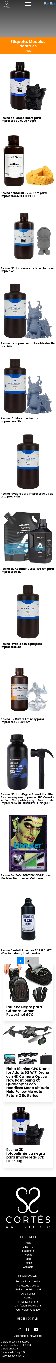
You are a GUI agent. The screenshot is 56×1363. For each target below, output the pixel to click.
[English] (47, 3)
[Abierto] (28, 4)
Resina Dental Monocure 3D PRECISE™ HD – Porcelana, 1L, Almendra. (26, 951)
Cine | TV (28, 1246)
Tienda (28, 1262)
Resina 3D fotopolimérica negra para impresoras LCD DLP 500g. (25, 1155)
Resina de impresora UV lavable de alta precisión (28, 344)
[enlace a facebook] (27, 1329)
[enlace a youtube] (36, 1329)
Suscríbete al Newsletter (28, 1335)
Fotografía (28, 1250)
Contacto (28, 1266)
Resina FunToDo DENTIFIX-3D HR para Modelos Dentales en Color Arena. (26, 876)
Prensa (28, 1254)
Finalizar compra (28, 1301)
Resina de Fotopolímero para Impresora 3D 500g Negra (21, 119)
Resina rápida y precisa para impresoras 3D (20, 420)
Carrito (28, 1297)
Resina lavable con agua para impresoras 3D (21, 645)
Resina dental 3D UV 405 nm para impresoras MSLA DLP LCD (24, 194)
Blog (28, 1258)
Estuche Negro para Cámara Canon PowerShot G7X (24, 1011)
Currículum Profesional (28, 1305)
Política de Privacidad (28, 1289)
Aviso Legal (28, 1293)
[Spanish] (52, 3)
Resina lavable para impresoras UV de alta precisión (27, 495)
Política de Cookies (28, 1285)
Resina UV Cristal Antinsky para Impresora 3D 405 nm (22, 720)
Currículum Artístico (28, 1309)
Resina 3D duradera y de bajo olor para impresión (27, 269)
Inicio (28, 50)
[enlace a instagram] (19, 1329)
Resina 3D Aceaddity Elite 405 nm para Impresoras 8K (27, 570)
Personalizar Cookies (28, 1281)
